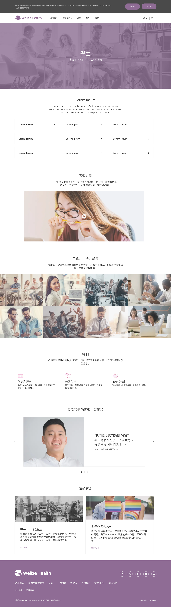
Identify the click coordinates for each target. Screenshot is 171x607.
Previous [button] (14, 440)
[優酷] (153, 574)
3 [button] (87, 472)
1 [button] (81, 472)
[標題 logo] (28, 17)
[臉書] (122, 574)
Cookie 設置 (82, 5)
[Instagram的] (146, 574)
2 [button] (84, 472)
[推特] (130, 574)
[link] (24, 547)
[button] (145, 18)
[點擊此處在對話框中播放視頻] (84, 216)
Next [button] (153, 440)
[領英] (138, 574)
